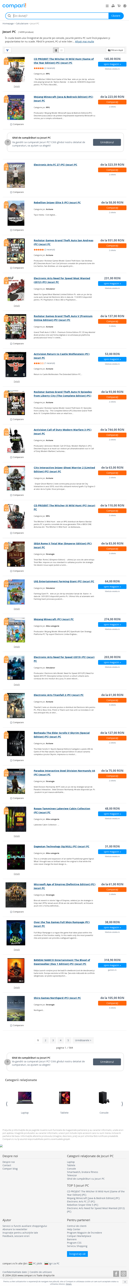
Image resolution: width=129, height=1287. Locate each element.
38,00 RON (112, 922)
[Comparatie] (113, 6)
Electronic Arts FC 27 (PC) (81, 1201)
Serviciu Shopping (77, 1246)
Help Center (73, 1229)
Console (104, 1112)
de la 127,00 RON (112, 733)
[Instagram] (123, 1273)
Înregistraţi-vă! (77, 1253)
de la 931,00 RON (112, 240)
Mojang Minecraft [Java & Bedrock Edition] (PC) (93, 1198)
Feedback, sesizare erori (16, 1236)
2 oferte (112, 106)
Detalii (17, 86)
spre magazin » (112, 64)
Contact (7, 1165)
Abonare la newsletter (15, 1229)
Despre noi (9, 1162)
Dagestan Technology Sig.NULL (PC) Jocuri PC (61, 846)
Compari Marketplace (79, 1236)
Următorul (107, 142)
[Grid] (61, 50)
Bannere (72, 1239)
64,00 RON (112, 581)
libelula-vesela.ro (112, 69)
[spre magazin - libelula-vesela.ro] (18, 857)
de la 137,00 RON (112, 316)
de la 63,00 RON (112, 467)
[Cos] (119, 6)
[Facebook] (116, 1273)
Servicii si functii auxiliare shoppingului (25, 1226)
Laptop (25, 1112)
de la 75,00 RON (112, 771)
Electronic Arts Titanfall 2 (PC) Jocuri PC (59, 695)
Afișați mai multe (84, 41)
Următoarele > (83, 1040)
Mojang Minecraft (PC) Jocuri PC (54, 619)
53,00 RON (112, 354)
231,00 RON (112, 278)
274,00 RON (112, 619)
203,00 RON (112, 657)
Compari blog (10, 1168)
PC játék (37, 1263)
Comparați (112, 102)
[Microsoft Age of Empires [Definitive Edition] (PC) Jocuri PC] (18, 894)
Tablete (64, 1112)
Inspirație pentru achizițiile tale (20, 1232)
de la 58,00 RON (112, 202)
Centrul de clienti (77, 1226)
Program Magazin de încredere (84, 1232)
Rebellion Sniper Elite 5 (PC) (82, 1204)
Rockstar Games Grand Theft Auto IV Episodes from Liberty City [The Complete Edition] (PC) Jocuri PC (63, 395)
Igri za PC (54, 1263)
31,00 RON (112, 846)
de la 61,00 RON (112, 695)
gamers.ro (112, 970)
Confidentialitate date (15, 1272)
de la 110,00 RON (112, 505)
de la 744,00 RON (112, 430)
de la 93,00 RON (112, 392)
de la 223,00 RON (112, 97)
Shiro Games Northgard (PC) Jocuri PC (57, 998)
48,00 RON (112, 808)
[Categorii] (107, 6)
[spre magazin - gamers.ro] (18, 970)
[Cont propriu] (125, 6)
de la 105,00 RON (112, 998)
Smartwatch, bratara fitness (82, 1172)
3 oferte (112, 553)
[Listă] (56, 50)
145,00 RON (112, 59)
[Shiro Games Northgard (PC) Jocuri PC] (18, 1008)
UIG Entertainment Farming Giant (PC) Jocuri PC (64, 581)
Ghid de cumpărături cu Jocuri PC (31, 137)
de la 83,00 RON (112, 543)
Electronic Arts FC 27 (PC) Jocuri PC (55, 164)
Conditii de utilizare (41, 1272)
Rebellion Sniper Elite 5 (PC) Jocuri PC (57, 202)
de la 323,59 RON (112, 165)
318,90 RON (112, 960)
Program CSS (74, 1242)
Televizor (72, 1175)
